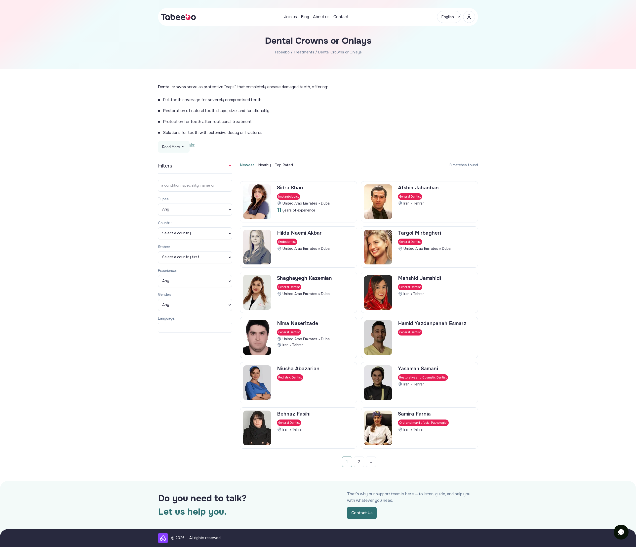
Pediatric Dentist (290, 377)
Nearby (264, 165)
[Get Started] (469, 17)
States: (164, 247)
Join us (290, 16)
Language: (166, 318)
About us (321, 16)
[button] (621, 532)
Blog (305, 16)
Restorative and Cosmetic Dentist (423, 377)
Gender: (164, 294)
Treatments (303, 52)
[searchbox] (161, 327)
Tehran (419, 203)
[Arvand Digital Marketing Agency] (163, 538)
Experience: (167, 270)
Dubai (325, 203)
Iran (406, 203)
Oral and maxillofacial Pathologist (423, 423)
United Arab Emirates (299, 203)
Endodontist (287, 242)
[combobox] (195, 328)
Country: (165, 223)
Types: (163, 199)
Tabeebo (282, 52)
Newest (247, 165)
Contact (341, 16)
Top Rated (284, 165)
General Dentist (410, 197)
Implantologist (288, 197)
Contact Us (361, 512)
